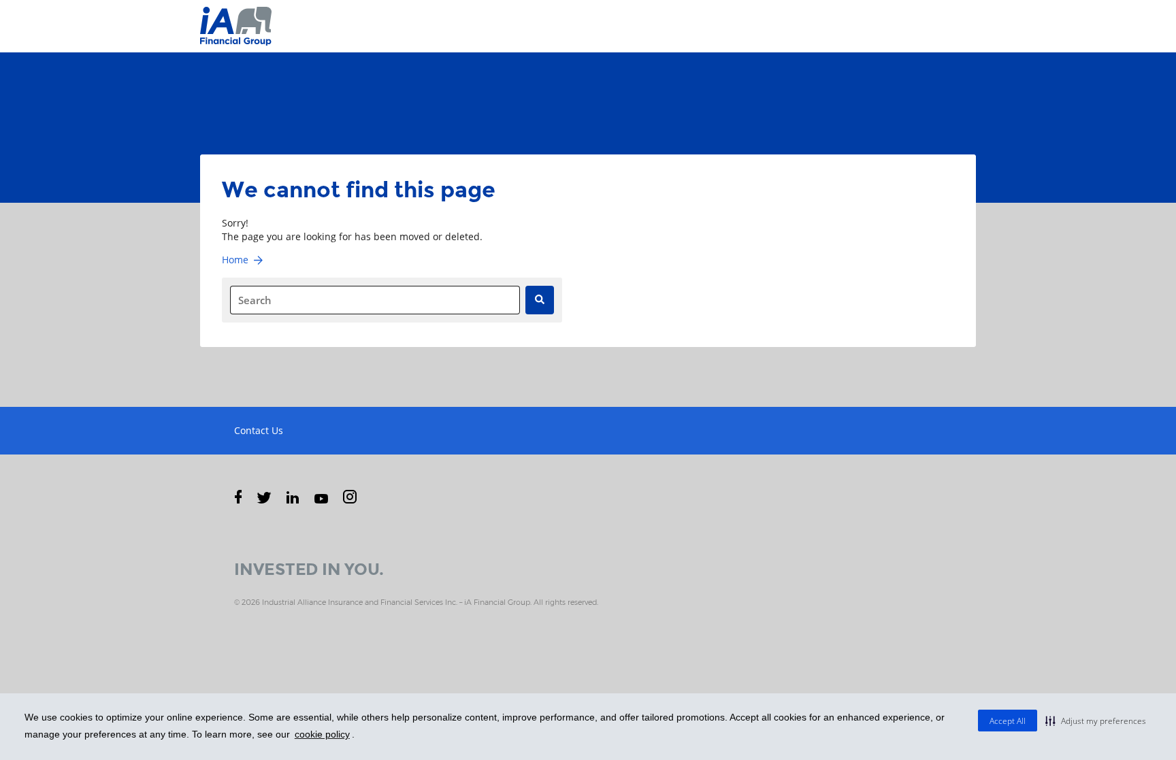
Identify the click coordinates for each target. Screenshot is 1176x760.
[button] (1096, 720)
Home (235, 259)
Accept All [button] (1008, 721)
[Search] (539, 300)
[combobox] (375, 300)
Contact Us (258, 430)
